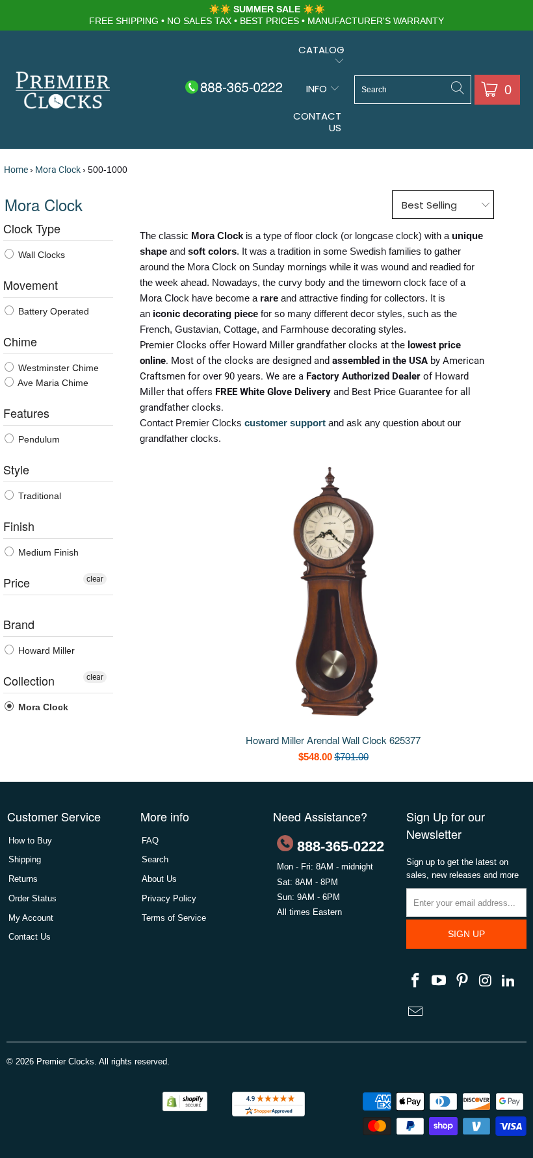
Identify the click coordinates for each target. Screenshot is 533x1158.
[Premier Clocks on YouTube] (439, 981)
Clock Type (31, 228)
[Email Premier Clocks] (416, 1012)
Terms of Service (174, 918)
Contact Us (317, 122)
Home (16, 169)
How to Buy (30, 840)
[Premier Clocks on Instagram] (485, 981)
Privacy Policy (169, 898)
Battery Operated (52, 311)
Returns (23, 879)
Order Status (32, 898)
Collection (29, 680)
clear (94, 579)
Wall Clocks (40, 255)
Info (318, 89)
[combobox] (412, 89)
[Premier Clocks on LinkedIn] (509, 981)
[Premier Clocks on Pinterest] (462, 981)
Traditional (38, 496)
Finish (18, 525)
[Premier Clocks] (63, 91)
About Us (159, 879)
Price (16, 582)
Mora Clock (58, 169)
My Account (30, 918)
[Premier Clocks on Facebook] (416, 981)
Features (26, 412)
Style (16, 469)
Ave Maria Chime (52, 383)
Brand (18, 623)
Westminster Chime (57, 368)
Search (155, 859)
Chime (20, 341)
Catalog (321, 50)
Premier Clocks (65, 1061)
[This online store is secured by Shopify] (184, 1108)
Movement (30, 284)
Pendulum (38, 439)
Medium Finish (47, 552)
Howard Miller (45, 650)
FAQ (150, 840)
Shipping (24, 859)
